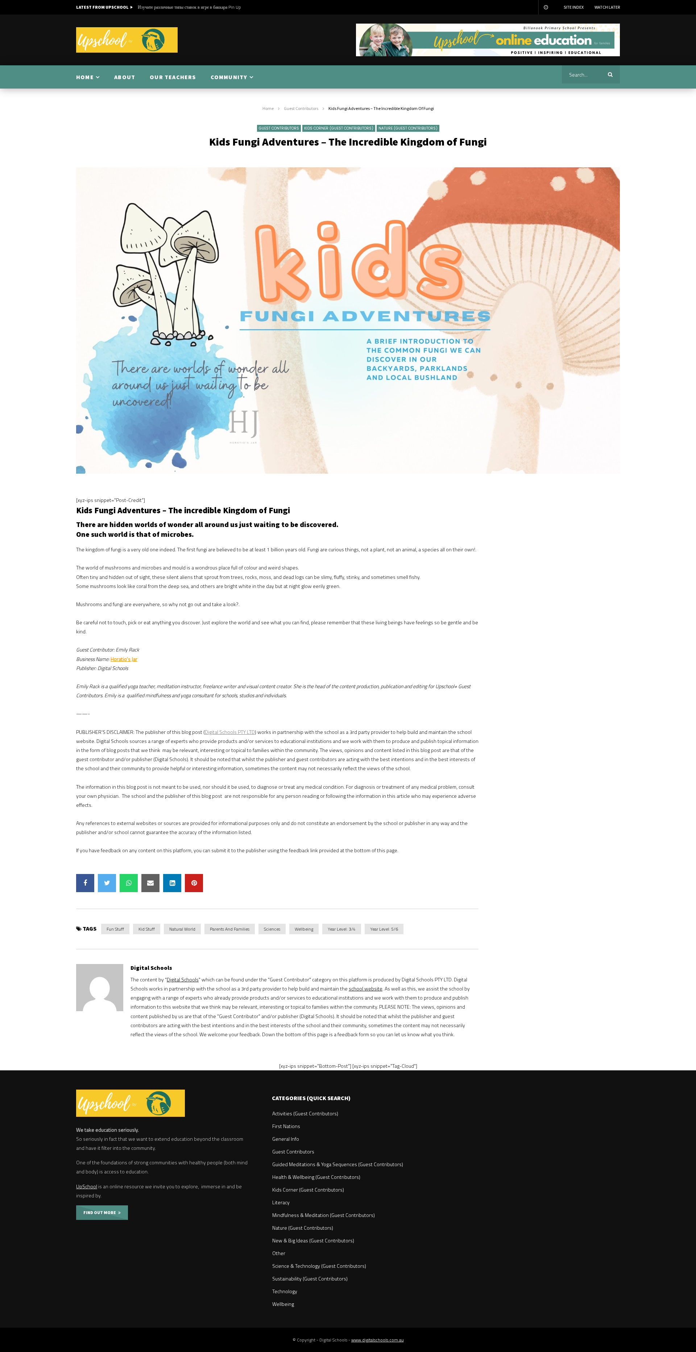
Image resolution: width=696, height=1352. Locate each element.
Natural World (182, 929)
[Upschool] (127, 40)
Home (268, 108)
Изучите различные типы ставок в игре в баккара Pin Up (189, 7)
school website (365, 988)
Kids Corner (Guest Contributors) (338, 128)
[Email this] (150, 883)
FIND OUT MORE (100, 1212)
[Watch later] (545, 7)
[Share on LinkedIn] (172, 883)
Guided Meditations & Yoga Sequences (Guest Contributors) (337, 1164)
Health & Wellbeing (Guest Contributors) (316, 1177)
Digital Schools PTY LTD (230, 732)
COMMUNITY (229, 77)
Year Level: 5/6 (384, 929)
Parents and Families (229, 929)
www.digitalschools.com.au (377, 1339)
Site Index (574, 7)
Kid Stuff (146, 929)
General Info (285, 1139)
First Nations (286, 1126)
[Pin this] (194, 883)
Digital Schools (151, 967)
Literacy (281, 1202)
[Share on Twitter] (107, 883)
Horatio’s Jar (124, 659)
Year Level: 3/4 (342, 929)
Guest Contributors (301, 108)
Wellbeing (304, 929)
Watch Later (607, 7)
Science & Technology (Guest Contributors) (319, 1266)
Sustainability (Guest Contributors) (310, 1278)
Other (278, 1253)
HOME (85, 77)
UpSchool (86, 1186)
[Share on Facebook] (85, 883)
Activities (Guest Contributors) (305, 1113)
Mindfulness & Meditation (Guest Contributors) (323, 1215)
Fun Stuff (115, 929)
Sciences (272, 929)
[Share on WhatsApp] (129, 883)
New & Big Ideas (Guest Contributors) (313, 1240)
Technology (284, 1291)
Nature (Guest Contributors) (408, 128)
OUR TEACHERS (173, 77)
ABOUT (124, 77)
